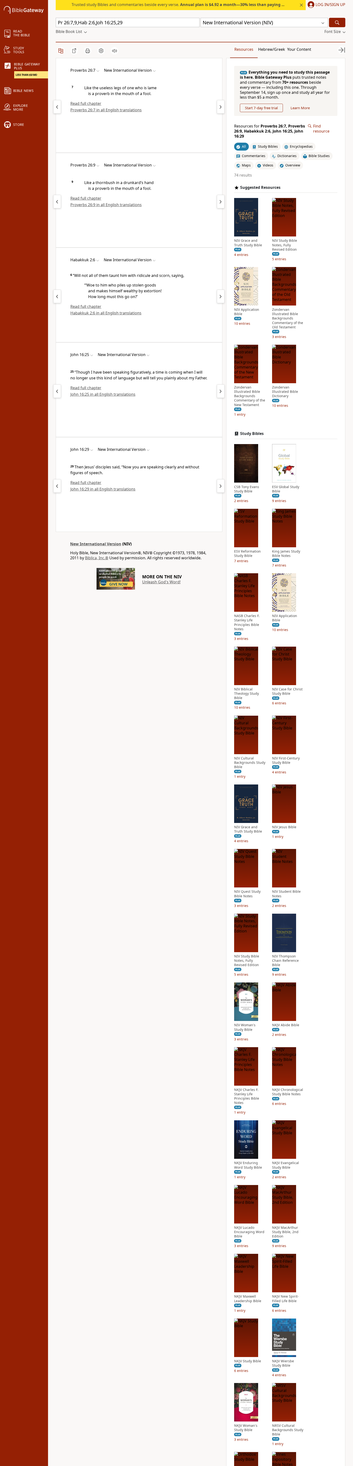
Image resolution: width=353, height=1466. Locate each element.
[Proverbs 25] (57, 107)
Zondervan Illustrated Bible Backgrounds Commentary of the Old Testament (287, 318)
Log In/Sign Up (330, 4)
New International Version (95, 544)
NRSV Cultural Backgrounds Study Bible (287, 1429)
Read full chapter (85, 103)
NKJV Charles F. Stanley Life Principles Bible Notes (246, 1096)
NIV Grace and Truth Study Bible (248, 242)
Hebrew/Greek (271, 49)
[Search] (337, 22)
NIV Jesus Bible (284, 827)
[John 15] (57, 391)
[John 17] (221, 391)
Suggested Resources (260, 187)
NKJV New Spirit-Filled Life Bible (285, 1298)
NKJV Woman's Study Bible (245, 1427)
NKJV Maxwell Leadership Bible (247, 1298)
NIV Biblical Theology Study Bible (246, 693)
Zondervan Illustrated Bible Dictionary (285, 391)
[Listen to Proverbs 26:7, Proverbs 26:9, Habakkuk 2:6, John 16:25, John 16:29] (114, 51)
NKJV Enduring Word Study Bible (248, 1165)
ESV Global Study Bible (285, 488)
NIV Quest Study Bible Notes (247, 893)
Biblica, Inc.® (96, 558)
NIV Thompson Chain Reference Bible (285, 960)
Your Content (299, 49)
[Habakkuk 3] (221, 296)
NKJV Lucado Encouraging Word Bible (249, 1231)
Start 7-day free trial (261, 107)
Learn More (300, 107)
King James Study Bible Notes (286, 553)
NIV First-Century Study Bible (286, 760)
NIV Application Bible (246, 311)
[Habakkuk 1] (57, 296)
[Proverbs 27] (221, 107)
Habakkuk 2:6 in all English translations (105, 313)
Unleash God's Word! (161, 582)
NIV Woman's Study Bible (245, 1027)
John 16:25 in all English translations (102, 394)
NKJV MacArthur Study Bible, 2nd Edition (285, 1231)
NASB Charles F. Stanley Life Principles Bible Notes (247, 622)
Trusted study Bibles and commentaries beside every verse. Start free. (195, 4)
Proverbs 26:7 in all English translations (106, 110)
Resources (243, 49)
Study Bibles (252, 433)
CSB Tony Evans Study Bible (246, 488)
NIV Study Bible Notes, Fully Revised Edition (284, 244)
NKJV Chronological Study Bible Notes (287, 1092)
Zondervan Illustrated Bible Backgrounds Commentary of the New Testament (249, 396)
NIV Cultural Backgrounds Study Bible (249, 762)
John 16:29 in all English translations (102, 489)
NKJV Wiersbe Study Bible (283, 1363)
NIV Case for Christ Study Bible (287, 691)
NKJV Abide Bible (285, 1025)
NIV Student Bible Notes (286, 893)
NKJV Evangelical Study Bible (285, 1165)
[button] (325, 5)
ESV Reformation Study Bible (247, 553)
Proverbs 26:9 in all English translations (106, 204)
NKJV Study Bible (247, 1361)
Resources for (269, 131)
